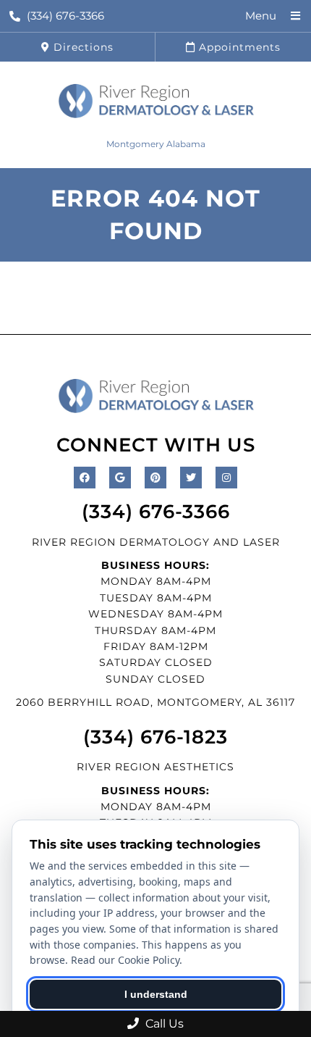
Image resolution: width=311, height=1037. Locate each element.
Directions (82, 47)
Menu (260, 15)
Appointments (238, 47)
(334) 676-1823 (155, 737)
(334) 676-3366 (65, 15)
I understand (155, 994)
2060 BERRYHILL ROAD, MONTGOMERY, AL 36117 (155, 702)
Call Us (163, 1023)
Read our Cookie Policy (125, 960)
